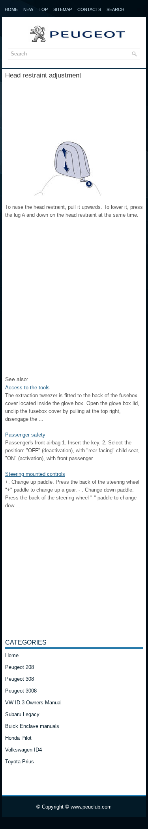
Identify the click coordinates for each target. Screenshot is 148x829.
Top (43, 9)
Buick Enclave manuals (32, 726)
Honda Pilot (18, 738)
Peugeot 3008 (21, 691)
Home (11, 9)
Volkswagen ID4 (23, 750)
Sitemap (62, 9)
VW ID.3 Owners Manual (33, 703)
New (28, 9)
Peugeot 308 (19, 679)
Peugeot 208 (19, 667)
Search (115, 9)
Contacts (89, 9)
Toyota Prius (19, 762)
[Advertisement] (74, 105)
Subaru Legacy (22, 714)
